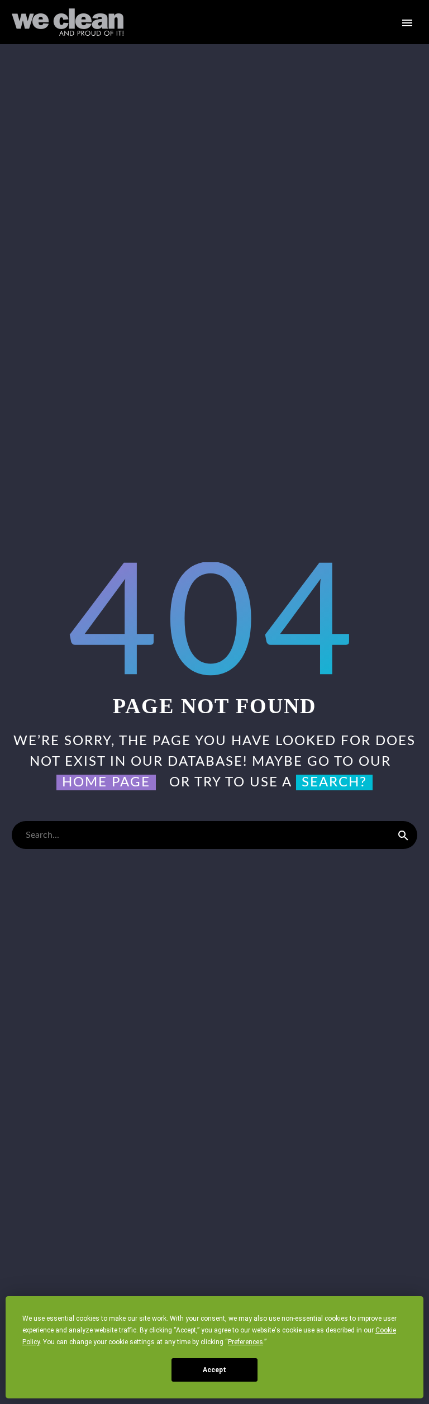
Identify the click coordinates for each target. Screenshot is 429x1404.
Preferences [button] (245, 1342)
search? (334, 782)
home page (106, 782)
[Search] (403, 835)
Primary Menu (407, 23)
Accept (214, 1370)
